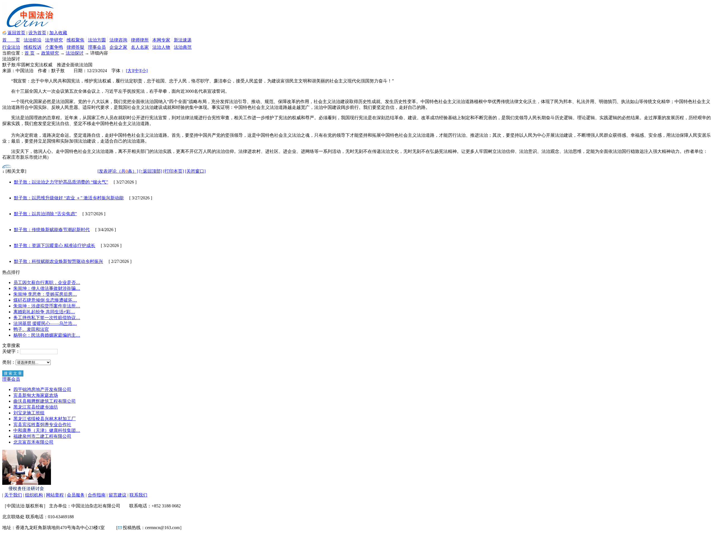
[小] (144, 70)
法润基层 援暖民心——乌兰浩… (45, 323)
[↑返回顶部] (150, 171)
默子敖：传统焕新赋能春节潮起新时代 (52, 229)
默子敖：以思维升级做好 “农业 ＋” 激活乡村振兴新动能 (69, 197)
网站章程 (55, 495)
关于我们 (13, 495)
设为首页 (37, 32)
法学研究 (54, 40)
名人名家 (140, 47)
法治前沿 (32, 40)
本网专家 (161, 40)
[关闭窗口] (195, 171)
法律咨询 (118, 40)
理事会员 (97, 47)
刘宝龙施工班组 (29, 412)
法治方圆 (97, 40)
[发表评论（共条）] (117, 171)
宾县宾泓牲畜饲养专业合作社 (42, 424)
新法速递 (183, 40)
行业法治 (11, 47)
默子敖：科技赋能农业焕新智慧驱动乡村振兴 (58, 261)
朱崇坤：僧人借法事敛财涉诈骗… (46, 288)
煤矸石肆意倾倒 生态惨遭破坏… (45, 300)
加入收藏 (58, 32)
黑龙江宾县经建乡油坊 (35, 407)
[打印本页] (173, 171)
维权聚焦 (75, 40)
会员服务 (76, 495)
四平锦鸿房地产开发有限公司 (42, 389)
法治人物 (161, 47)
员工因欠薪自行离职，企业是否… (46, 282)
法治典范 (183, 47)
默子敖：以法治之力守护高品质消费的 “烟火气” (61, 182)
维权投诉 (32, 47)
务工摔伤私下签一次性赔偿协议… (46, 317)
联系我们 (138, 495)
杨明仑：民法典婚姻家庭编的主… (46, 335)
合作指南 (97, 495)
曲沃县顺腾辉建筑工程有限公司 (44, 401)
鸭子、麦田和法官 (31, 329)
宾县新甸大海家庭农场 (35, 395)
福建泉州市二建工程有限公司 (42, 436)
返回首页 (16, 32)
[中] (136, 70)
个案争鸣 (54, 47)
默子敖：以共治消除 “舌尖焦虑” (45, 213)
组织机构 (34, 495)
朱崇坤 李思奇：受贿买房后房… (45, 294)
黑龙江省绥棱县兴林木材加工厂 (44, 418)
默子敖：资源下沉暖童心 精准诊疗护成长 (54, 245)
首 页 (11, 40)
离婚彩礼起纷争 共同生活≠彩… (44, 311)
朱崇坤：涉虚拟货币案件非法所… (46, 306)
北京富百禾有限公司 (33, 442)
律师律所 (140, 40)
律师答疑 (75, 47)
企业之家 (118, 47)
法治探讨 (75, 53)
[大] (129, 70)
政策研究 (50, 53)
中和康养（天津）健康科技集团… (46, 430)
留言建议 (117, 495)
